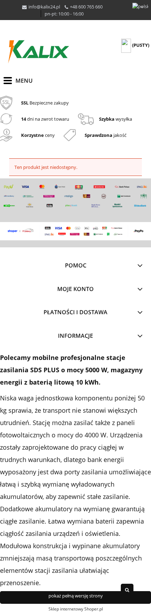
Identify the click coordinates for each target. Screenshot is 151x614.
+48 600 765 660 (86, 7)
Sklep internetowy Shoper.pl (75, 609)
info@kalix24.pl (44, 7)
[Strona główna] (38, 52)
